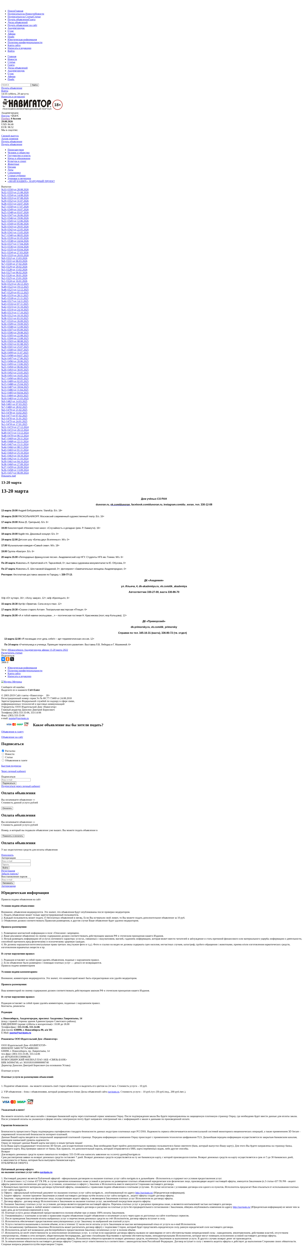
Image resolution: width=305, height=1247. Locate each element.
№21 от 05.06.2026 (15, 223)
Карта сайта (14, 45)
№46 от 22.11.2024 (14, 441)
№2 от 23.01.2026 (14, 278)
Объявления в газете (16, 760)
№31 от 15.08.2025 (15, 338)
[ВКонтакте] (3, 659)
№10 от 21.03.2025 (15, 398)
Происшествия (16, 149)
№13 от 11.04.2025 (14, 390)
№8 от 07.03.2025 (14, 404)
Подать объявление (18, 19)
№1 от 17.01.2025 (14, 424)
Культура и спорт (17, 161)
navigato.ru (113, 1091)
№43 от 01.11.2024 (14, 450)
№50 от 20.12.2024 (15, 430)
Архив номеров (9, 138)
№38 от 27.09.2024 (15, 464)
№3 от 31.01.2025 (14, 418)
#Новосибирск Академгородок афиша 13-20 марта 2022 (38, 650)
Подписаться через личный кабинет (20, 786)
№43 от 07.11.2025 (14, 304)
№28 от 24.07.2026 (15, 203)
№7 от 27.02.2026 (14, 264)
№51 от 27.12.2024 (15, 427)
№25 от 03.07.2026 (15, 212)
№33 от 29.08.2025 (15, 332)
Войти (11, 51)
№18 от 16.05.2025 (15, 375)
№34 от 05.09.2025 (15, 329)
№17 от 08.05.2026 (15, 235)
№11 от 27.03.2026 (14, 252)
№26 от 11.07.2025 (14, 352)
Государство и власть (19, 155)
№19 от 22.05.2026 (15, 229)
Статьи (37, 16)
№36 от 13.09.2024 (15, 470)
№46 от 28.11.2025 (14, 295)
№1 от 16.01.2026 (14, 281)
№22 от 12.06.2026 (15, 221)
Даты (10, 169)
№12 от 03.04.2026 (15, 249)
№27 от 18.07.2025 (15, 349)
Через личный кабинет (13, 771)
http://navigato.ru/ (144, 1192)
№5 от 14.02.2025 (14, 412)
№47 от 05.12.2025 (15, 292)
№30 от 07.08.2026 (15, 198)
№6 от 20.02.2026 (14, 266)
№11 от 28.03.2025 (14, 395)
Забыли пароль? (10, 873)
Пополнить (7, 855)
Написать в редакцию (19, 48)
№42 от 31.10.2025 (15, 307)
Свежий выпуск (10, 135)
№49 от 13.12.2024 (15, 432)
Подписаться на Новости (21, 13)
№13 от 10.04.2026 (15, 246)
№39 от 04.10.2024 (15, 461)
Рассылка (10, 751)
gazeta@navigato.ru (19, 718)
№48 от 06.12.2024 (15, 435)
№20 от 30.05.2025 (15, 369)
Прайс (11, 36)
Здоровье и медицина (19, 178)
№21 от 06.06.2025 (15, 367)
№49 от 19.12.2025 (15, 286)
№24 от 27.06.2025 (15, 358)
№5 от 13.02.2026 (14, 269)
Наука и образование (19, 158)
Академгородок (16, 28)
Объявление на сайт (12, 737)
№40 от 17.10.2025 (15, 312)
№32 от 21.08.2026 (15, 192)
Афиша (11, 33)
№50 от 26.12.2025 (15, 284)
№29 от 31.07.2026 (15, 201)
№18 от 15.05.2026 (15, 232)
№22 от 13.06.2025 (15, 364)
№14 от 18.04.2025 (15, 387)
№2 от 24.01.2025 (14, 421)
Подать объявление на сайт (22, 25)
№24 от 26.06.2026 (15, 215)
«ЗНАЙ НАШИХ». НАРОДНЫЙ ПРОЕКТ (31, 181)
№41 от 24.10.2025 (15, 309)
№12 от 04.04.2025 (15, 392)
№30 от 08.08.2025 (15, 341)
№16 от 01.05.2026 (15, 238)
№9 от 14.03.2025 (14, 401)
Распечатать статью (11, 652)
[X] (12, 659)
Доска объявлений (18, 22)
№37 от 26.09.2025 (15, 321)
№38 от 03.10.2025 (14, 318)
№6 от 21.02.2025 (14, 410)
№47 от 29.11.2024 (14, 438)
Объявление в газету (12, 731)
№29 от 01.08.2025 (15, 344)
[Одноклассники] (8, 659)
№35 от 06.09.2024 (15, 473)
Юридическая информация (22, 39)
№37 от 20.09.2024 (15, 467)
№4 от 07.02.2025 (14, 415)
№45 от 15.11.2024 (14, 444)
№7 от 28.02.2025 (14, 407)
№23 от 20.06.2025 (15, 361)
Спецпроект (14, 172)
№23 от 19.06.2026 (15, 218)
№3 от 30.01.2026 (14, 275)
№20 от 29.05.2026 (15, 226)
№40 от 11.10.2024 (14, 458)
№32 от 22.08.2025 (15, 335)
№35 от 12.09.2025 (15, 327)
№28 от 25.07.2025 (15, 347)
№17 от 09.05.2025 (15, 378)
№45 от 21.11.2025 (14, 298)
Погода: (5, 115)
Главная (19, 11)
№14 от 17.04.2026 (15, 244)
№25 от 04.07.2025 (15, 355)
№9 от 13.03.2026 (14, 258)
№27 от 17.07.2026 (15, 206)
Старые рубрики (17, 175)
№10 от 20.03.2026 (15, 255)
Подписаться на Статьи (20, 16)
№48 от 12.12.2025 (15, 289)
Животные (13, 164)
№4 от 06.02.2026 (14, 272)
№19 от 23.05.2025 (15, 372)
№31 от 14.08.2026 (15, 195)
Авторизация (8, 886)
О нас (11, 31)
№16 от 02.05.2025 (15, 381)
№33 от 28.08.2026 (15, 189)
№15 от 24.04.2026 (15, 241)
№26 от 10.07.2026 (15, 209)
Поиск (11, 11)
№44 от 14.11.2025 (14, 301)
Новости (39, 13)
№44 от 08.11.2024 (14, 447)
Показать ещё (8, 475)
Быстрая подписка (11, 765)
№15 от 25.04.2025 (15, 384)
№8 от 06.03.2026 (14, 261)
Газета (32, 19)
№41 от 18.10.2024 (15, 455)
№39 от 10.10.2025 (15, 315)
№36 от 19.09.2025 (15, 324)
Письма (12, 167)
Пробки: (5, 118)
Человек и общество (19, 152)
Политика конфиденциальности (25, 42)
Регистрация (8, 870)
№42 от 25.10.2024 (15, 453)
